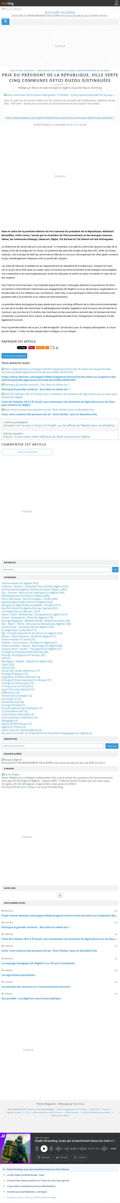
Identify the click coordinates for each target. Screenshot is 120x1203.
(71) (29, 636)
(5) (22, 708)
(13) (26, 680)
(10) (11, 699)
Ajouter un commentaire (27, 452)
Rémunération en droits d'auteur (48, 1112)
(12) (17, 686)
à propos (82, 1157)
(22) (8, 667)
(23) (8, 664)
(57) (31, 649)
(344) (33, 592)
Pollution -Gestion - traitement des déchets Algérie (43, 70)
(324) (27, 602)
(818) (20, 583)
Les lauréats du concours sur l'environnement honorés (36, 986)
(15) (15, 674)
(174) (27, 617)
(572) (35, 586)
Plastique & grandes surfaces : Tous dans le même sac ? (36, 927)
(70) (18, 639)
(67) (29, 642)
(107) (32, 633)
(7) (13, 705)
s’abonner (45, 1157)
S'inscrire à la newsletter (14, 355)
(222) (30, 608)
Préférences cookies (59, 1115)
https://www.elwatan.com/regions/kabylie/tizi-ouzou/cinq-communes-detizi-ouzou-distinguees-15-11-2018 (60, 118)
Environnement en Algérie (93, 70)
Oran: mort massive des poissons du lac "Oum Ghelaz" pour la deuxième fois (49, 950)
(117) (19, 630)
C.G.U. (28, 1112)
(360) (34, 589)
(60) (32, 645)
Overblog (78, 1104)
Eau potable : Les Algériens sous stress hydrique (31, 998)
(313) (31, 605)
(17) (21, 670)
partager (64, 1157)
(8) (13, 702)
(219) (21, 611)
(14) (21, 677)
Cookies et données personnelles (96, 1112)
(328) (25, 595)
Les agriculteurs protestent (18, 975)
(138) (36, 624)
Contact (106, 1109)
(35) (23, 655)
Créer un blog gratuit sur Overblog (71, 1109)
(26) (27, 661)
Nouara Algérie (60, 12)
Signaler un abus (14, 1112)
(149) (36, 620)
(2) (14, 727)
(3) (14, 711)
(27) (6, 658)
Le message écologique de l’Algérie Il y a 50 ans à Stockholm (38, 963)
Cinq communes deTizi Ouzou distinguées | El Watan (93, 95)
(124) (28, 627)
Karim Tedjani (28, 787)
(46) (25, 652)
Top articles (95, 1109)
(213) (35, 614)
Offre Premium (71, 1112)
